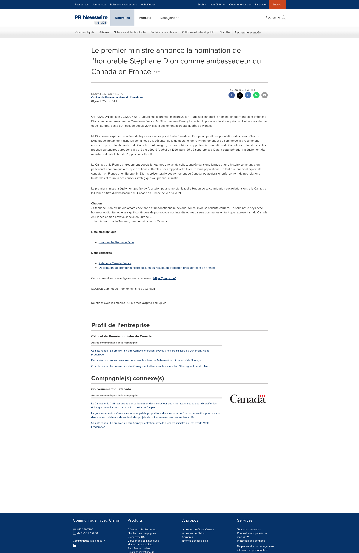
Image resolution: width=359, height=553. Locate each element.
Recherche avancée (248, 32)
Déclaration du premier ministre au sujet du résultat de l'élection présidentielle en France (157, 268)
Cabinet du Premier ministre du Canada (121, 336)
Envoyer (277, 5)
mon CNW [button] (216, 5)
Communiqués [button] (84, 32)
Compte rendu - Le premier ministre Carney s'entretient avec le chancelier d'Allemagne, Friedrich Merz (150, 366)
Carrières (187, 537)
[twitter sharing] (240, 96)
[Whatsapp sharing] (256, 95)
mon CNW (243, 537)
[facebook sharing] (231, 95)
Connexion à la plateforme (252, 533)
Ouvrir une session (240, 5)
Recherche (273, 17)
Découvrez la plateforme (142, 530)
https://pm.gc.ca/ (164, 278)
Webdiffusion (148, 5)
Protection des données (251, 541)
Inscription (261, 5)
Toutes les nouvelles (249, 530)
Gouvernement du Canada (111, 389)
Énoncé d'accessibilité (195, 541)
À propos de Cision (193, 533)
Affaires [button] (104, 32)
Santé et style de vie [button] (164, 32)
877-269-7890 (85, 530)
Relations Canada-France (115, 263)
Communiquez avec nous (88, 541)
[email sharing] (264, 95)
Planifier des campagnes (142, 533)
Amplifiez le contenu (139, 548)
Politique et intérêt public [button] (198, 32)
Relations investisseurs (123, 5)
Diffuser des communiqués (143, 541)
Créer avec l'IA (136, 537)
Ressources (82, 5)
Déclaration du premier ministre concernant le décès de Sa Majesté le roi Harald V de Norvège (146, 360)
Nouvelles (122, 17)
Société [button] (225, 32)
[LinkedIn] (75, 545)
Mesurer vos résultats (140, 544)
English (202, 5)
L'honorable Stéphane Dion (116, 242)
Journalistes (99, 5)
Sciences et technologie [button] (130, 32)
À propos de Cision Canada (198, 530)
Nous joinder (169, 17)
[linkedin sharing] (248, 95)
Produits (145, 17)
